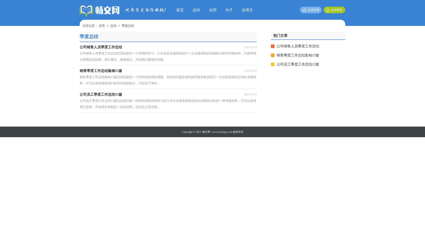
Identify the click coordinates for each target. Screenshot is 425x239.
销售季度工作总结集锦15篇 (298, 55)
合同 (212, 10)
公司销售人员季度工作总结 (298, 46)
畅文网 (206, 131)
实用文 (247, 10)
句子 (229, 10)
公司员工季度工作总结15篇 (298, 64)
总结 (196, 10)
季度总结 (128, 25)
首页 (180, 10)
